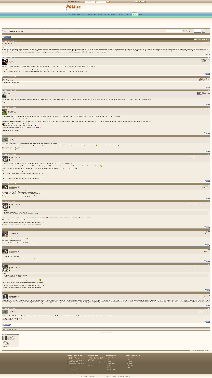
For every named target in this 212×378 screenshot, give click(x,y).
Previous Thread (103, 331)
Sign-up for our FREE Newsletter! (75, 1)
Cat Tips (109, 367)
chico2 (11, 139)
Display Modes (205, 39)
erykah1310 (13, 187)
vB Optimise (102, 360)
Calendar (121, 33)
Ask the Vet (129, 361)
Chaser (10, 111)
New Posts (192, 350)
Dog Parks (109, 361)
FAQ (42, 33)
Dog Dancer (13, 296)
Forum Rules (4, 346)
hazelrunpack (13, 157)
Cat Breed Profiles (111, 369)
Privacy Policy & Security (126, 376)
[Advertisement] (106, 23)
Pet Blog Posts (130, 365)
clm (7, 94)
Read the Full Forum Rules (74, 371)
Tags (3, 327)
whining (15, 329)
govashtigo (6, 43)
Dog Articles (110, 357)
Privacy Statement (203, 350)
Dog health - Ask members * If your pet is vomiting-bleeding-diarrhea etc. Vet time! (58, 30)
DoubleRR (12, 233)
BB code (4, 341)
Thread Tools (197, 39)
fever (10, 329)
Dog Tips (109, 359)
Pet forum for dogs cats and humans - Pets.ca (13, 30)
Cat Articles (109, 365)
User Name (191, 29)
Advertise (129, 359)
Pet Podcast (129, 367)
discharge (4, 329)
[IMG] (3, 343)
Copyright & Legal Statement (112, 376)
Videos (64, 33)
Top (209, 350)
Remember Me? (206, 30)
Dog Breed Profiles (111, 363)
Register (17, 33)
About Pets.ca (130, 357)
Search (197, 33)
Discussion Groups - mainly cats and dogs (32, 30)
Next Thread (109, 331)
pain (12, 329)
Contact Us (129, 363)
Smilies (3, 342)
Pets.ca (68, 4)
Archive (197, 350)
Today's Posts (160, 33)
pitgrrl (11, 61)
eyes (8, 329)
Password (191, 31)
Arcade (91, 33)
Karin (4, 79)
